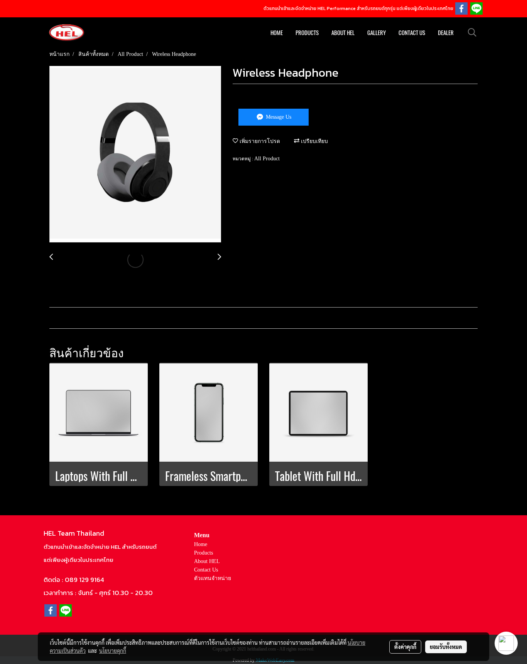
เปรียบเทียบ (313, 141)
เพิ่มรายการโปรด (259, 141)
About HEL (207, 561)
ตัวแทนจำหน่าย (212, 578)
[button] (472, 32)
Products (307, 33)
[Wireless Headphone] (135, 154)
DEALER (446, 33)
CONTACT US (412, 33)
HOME (276, 33)
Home (200, 544)
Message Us (277, 117)
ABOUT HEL (343, 33)
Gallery (376, 33)
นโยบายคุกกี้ (112, 650)
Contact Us (206, 570)
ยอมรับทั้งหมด (446, 646)
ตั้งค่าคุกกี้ (405, 646)
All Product (267, 158)
